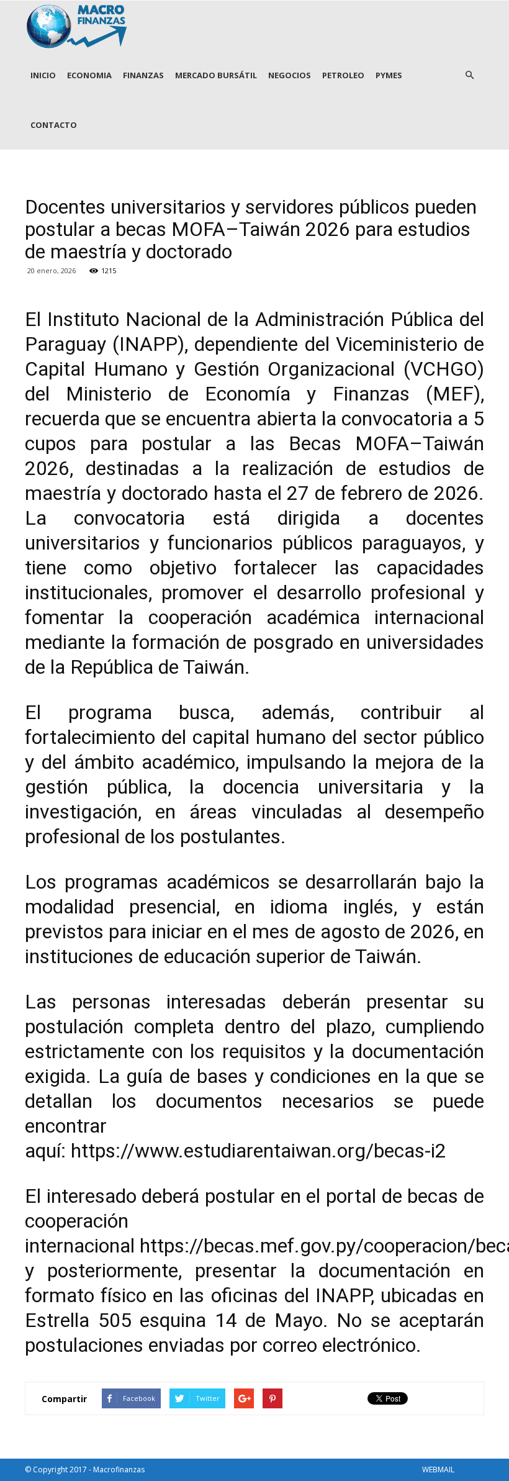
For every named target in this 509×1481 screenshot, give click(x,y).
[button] (469, 75)
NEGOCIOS (289, 75)
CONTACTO (53, 124)
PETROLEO (343, 75)
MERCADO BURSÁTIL (216, 75)
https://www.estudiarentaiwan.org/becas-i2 (258, 1150)
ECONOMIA (89, 75)
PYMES (389, 75)
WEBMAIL (438, 1469)
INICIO (43, 75)
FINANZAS (143, 75)
